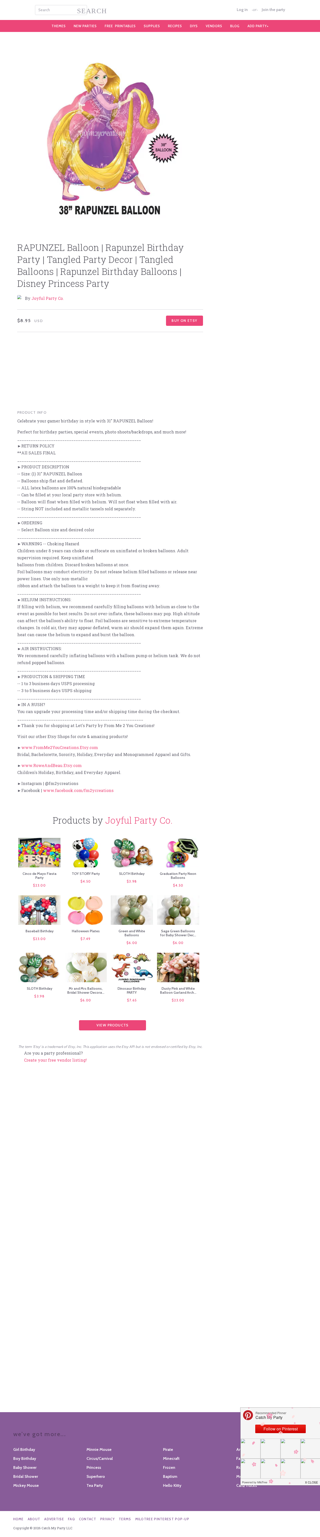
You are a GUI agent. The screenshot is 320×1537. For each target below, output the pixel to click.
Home (18, 1519)
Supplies (152, 26)
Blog (235, 26)
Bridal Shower (25, 1476)
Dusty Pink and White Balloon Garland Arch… (178, 990)
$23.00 (39, 885)
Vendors (214, 26)
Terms (125, 1519)
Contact (87, 1519)
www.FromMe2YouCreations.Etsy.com (59, 747)
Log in (242, 10)
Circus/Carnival (99, 1458)
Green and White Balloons (131, 933)
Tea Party (94, 1485)
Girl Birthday (24, 1449)
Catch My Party (160, 10)
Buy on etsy (184, 320)
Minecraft (171, 1458)
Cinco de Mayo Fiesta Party (39, 875)
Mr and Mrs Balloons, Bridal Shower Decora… (85, 990)
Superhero (95, 1476)
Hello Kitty (172, 1485)
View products (112, 1025)
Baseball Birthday (40, 931)
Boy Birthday (24, 1458)
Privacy (107, 1519)
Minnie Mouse (99, 1449)
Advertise (54, 1519)
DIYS (194, 26)
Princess (93, 1467)
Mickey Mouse (26, 1485)
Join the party (273, 10)
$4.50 (85, 881)
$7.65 (132, 1000)
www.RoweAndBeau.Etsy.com (51, 765)
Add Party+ (258, 26)
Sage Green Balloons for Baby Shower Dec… (178, 933)
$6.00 (132, 943)
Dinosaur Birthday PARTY (132, 990)
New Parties (85, 26)
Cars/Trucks (246, 1485)
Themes (59, 26)
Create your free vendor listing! (55, 1060)
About (34, 1519)
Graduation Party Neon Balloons (178, 875)
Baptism (170, 1476)
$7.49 (85, 939)
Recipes (175, 26)
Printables (120, 26)
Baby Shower (24, 1467)
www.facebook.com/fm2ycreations (78, 790)
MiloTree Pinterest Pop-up (162, 1519)
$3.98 (132, 881)
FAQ (71, 1519)
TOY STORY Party (86, 873)
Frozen (169, 1467)
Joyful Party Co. (48, 298)
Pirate (168, 1449)
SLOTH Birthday (131, 873)
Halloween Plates (86, 931)
